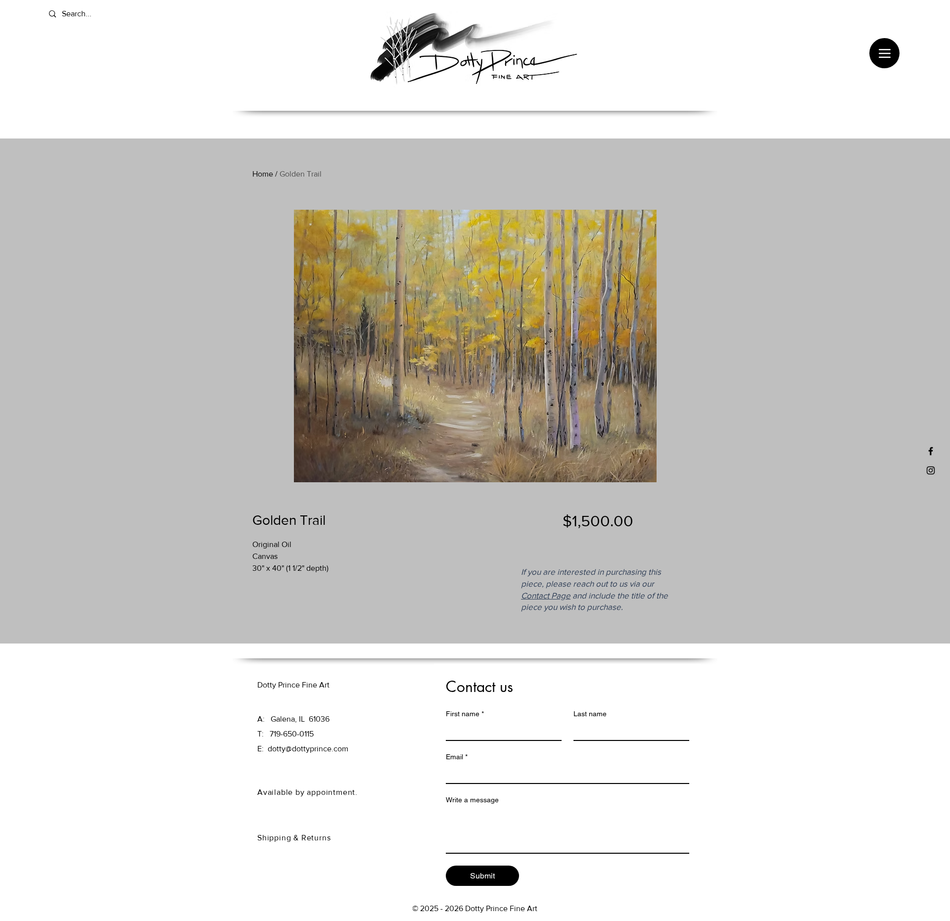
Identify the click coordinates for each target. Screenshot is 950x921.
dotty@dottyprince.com (308, 748)
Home (262, 174)
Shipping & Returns (295, 837)
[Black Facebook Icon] (930, 451)
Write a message (472, 800)
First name (465, 714)
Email (457, 757)
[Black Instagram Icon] (930, 470)
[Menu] (884, 53)
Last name (590, 714)
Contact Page (545, 595)
